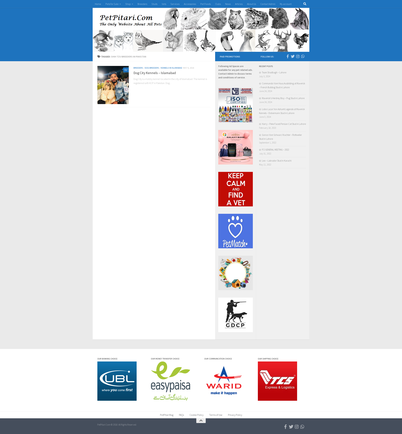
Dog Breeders (152, 67)
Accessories (190, 3)
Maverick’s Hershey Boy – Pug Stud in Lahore (283, 98)
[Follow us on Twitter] (293, 56)
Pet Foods (205, 3)
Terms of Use (215, 414)
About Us (251, 3)
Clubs (218, 3)
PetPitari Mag (166, 414)
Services (175, 3)
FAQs (181, 414)
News (228, 3)
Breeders (142, 3)
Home (98, 3)
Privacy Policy (235, 414)
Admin (230, 73)
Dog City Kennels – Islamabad (154, 73)
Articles (239, 3)
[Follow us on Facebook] (288, 56)
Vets (164, 3)
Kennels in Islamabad (171, 67)
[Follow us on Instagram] (298, 56)
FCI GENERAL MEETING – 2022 (275, 149)
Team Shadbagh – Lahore (274, 72)
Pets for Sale (112, 3)
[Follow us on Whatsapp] (303, 56)
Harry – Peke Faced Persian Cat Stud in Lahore (284, 123)
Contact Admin (267, 3)
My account (285, 3)
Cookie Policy (197, 414)
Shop (128, 3)
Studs (154, 3)
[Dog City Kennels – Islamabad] (113, 85)
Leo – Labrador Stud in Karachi (276, 160)
